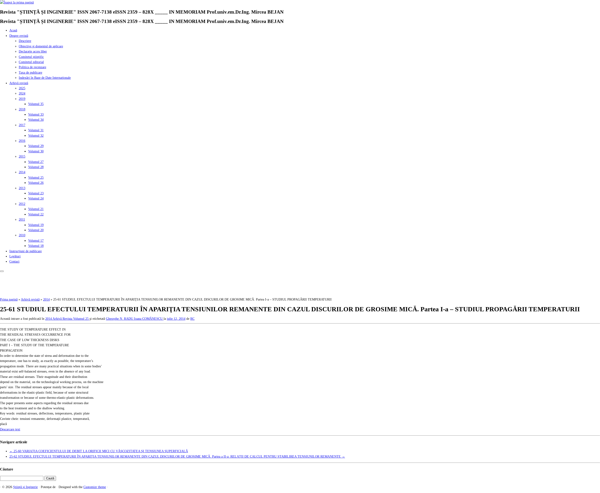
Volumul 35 (36, 104)
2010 (22, 235)
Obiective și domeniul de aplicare (41, 46)
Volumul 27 (36, 162)
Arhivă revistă (18, 83)
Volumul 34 (36, 119)
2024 (22, 93)
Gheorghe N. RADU (120, 318)
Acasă (13, 30)
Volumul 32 (36, 135)
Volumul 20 (36, 230)
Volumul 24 (36, 198)
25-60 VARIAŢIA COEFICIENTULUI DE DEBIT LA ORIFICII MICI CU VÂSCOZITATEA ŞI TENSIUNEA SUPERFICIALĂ (98, 451)
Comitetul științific (31, 57)
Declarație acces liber (33, 51)
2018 (22, 109)
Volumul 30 (36, 151)
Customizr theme (94, 487)
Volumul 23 (36, 193)
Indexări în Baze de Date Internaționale (45, 77)
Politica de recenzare (32, 67)
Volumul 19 (36, 225)
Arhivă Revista (62, 318)
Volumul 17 (36, 240)
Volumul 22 (36, 214)
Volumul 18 (36, 246)
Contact (14, 261)
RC (192, 318)
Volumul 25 (36, 177)
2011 (22, 219)
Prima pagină (9, 299)
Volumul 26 (36, 182)
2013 (22, 188)
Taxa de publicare (30, 72)
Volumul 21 (36, 209)
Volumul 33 (36, 114)
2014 (22, 172)
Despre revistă (18, 36)
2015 (22, 156)
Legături (15, 256)
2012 (22, 204)
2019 (22, 99)
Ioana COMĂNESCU (149, 318)
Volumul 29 (36, 146)
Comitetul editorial (31, 62)
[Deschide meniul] (2, 271)
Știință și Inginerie (25, 487)
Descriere (25, 41)
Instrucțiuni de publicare (25, 251)
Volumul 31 (36, 130)
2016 (22, 141)
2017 (22, 125)
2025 (22, 88)
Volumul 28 (36, 167)
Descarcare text (10, 429)
